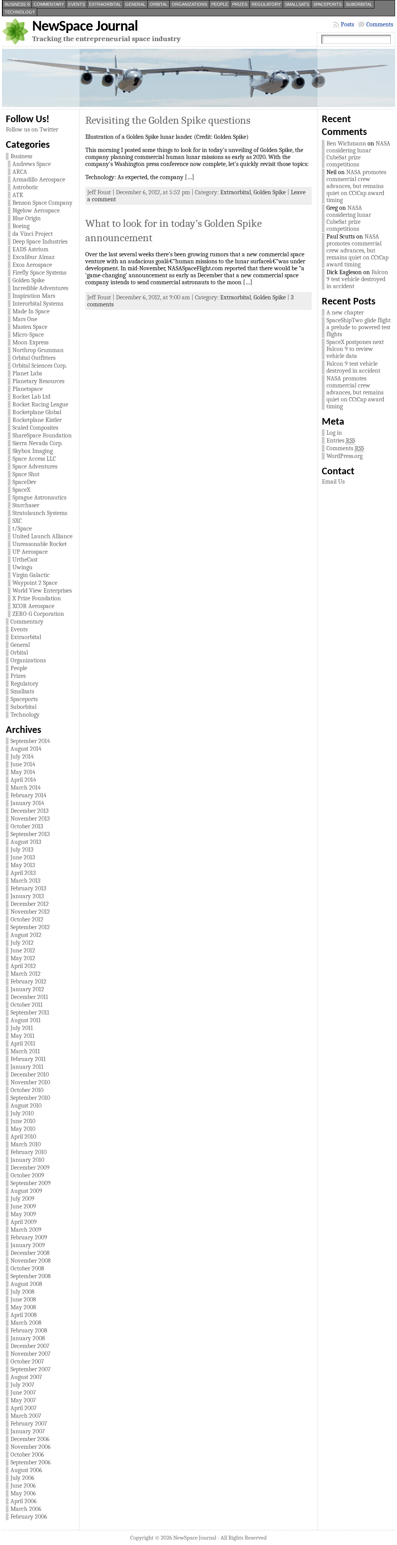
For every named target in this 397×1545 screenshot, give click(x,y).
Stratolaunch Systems (39, 513)
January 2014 (27, 803)
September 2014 (30, 741)
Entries (340, 440)
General (135, 4)
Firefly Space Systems (39, 272)
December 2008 (30, 1252)
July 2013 (21, 849)
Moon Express (30, 342)
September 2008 (30, 1276)
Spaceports (327, 4)
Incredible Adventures (40, 288)
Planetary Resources (38, 381)
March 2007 (25, 1415)
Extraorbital (105, 4)
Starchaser (25, 505)
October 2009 (27, 1175)
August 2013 (25, 841)
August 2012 (25, 934)
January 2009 (27, 1245)
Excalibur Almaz (33, 257)
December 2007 (30, 1346)
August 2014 (25, 748)
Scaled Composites (35, 427)
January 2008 (27, 1338)
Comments (379, 24)
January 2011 (26, 1066)
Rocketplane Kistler (37, 419)
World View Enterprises (42, 590)
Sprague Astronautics (39, 497)
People (219, 4)
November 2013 (30, 818)
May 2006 (23, 1493)
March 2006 (25, 1508)
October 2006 (27, 1454)
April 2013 (23, 872)
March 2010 (25, 1144)
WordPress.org (344, 456)
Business (15, 4)
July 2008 (22, 1291)
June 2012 (22, 950)
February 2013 (28, 888)
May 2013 (22, 865)
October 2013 (26, 826)
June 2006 (23, 1485)
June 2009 (23, 1206)
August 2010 (25, 1105)
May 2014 (22, 772)
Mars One (24, 319)
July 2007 (22, 1384)
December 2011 (29, 997)
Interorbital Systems (37, 303)
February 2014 (28, 795)
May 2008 (23, 1307)
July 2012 (22, 942)
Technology (20, 12)
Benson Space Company (42, 202)
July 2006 (22, 1477)
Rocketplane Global (36, 412)
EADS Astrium (30, 249)
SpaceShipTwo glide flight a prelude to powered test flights (358, 327)
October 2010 (26, 1090)
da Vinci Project (32, 233)
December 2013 (29, 810)
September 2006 (30, 1462)
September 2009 (30, 1183)
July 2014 (22, 756)
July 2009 (22, 1198)
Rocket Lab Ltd (31, 396)
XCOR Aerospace (33, 606)
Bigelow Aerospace (36, 210)
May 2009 (23, 1214)
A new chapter (345, 312)
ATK (17, 195)
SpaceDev (24, 482)
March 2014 (25, 787)
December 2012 (29, 903)
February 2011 (28, 1059)
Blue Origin (26, 218)
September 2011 (29, 1012)
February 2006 (28, 1516)
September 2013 (30, 834)
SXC (17, 520)
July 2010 (22, 1113)
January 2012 (27, 989)
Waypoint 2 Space (34, 582)
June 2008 (23, 1299)
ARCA (19, 171)
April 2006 (23, 1501)
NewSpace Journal (85, 27)
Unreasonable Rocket (39, 544)
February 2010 (28, 1152)
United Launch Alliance (42, 536)
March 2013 (25, 880)
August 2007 (26, 1377)
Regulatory (266, 4)
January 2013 (27, 896)
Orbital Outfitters (33, 357)
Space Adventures (34, 466)
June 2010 (22, 1121)
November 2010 (30, 1082)
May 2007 (23, 1400)
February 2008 (28, 1330)
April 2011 (22, 1043)
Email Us (333, 481)
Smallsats (297, 4)
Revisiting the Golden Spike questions (167, 120)
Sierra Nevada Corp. (37, 443)
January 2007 (27, 1431)
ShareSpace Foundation (42, 435)
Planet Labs (27, 373)
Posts (347, 24)
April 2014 (23, 779)
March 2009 (25, 1229)
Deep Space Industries (39, 241)
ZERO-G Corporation (38, 613)
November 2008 (30, 1260)
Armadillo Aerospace (38, 179)
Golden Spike (28, 280)
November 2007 (30, 1353)
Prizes (239, 4)
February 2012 (28, 981)
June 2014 (22, 764)
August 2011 (25, 1020)
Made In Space (31, 311)
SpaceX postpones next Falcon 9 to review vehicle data (355, 349)
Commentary (49, 4)
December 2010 (29, 1074)
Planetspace (27, 388)
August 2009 (26, 1190)
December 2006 (30, 1439)
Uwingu (22, 567)
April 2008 (23, 1315)
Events (76, 4)
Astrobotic (25, 187)
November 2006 (30, 1446)
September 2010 (30, 1097)
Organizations (189, 4)
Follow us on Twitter (32, 129)
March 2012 (25, 973)
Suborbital (359, 4)
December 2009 (30, 1167)
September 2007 (30, 1369)
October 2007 (27, 1361)
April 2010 (23, 1136)
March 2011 (25, 1051)
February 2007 (28, 1423)
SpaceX (21, 489)
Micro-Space (28, 334)
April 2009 (23, 1221)
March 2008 (25, 1322)
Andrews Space (31, 164)
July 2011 (21, 1028)
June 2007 (23, 1392)
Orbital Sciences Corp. (39, 365)
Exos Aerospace (32, 264)
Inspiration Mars (33, 295)
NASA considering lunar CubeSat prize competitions (358, 154)
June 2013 (22, 857)
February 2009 (28, 1237)
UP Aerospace (30, 551)
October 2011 (26, 1004)
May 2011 (22, 1035)
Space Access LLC (34, 458)
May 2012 (22, 958)
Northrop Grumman (38, 350)
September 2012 (30, 927)
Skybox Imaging (32, 451)
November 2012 (30, 911)
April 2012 (23, 966)
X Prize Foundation (36, 598)
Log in (334, 432)
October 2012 (26, 919)
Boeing (20, 226)
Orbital (158, 4)
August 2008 (26, 1284)
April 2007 (23, 1408)
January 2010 (27, 1159)
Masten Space (29, 326)
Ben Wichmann (346, 143)
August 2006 (26, 1470)
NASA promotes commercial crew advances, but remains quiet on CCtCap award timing (356, 186)
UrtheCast (25, 559)
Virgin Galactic (31, 575)
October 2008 (27, 1268)
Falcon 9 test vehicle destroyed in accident (357, 279)
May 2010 (22, 1128)
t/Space (22, 528)
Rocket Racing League (40, 404)
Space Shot (26, 474)
